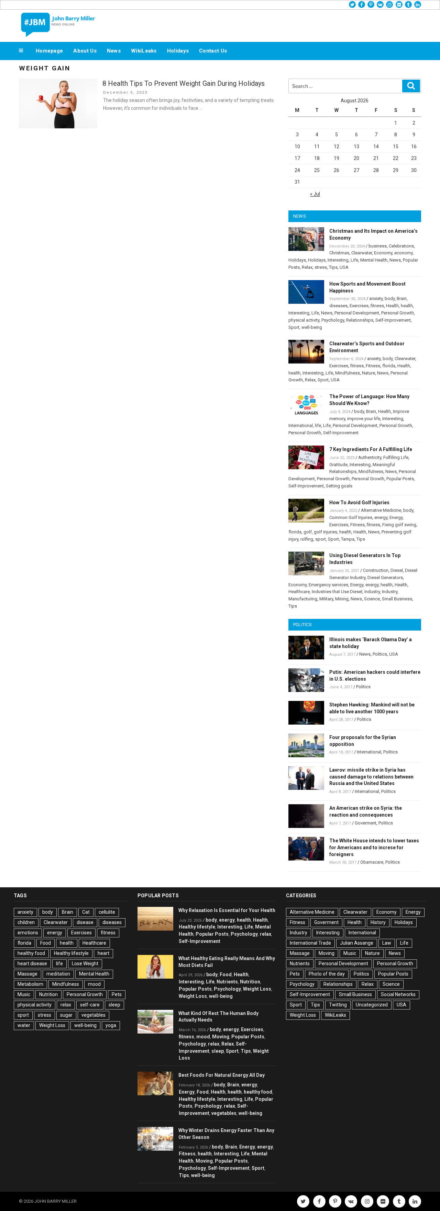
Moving (220, 1036)
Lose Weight (85, 963)
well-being (311, 327)
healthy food (31, 953)
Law (386, 943)
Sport (293, 327)
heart (103, 953)
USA (344, 267)
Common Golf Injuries (350, 517)
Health (392, 305)
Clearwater (361, 252)
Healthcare (299, 591)
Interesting (338, 260)
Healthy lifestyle (71, 953)
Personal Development (356, 312)
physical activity (303, 320)
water (24, 1025)
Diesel (396, 570)
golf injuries (325, 531)
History (378, 922)
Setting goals (339, 485)
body (390, 298)
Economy (383, 252)
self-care (90, 1004)
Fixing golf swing (399, 524)
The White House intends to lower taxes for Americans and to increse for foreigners (374, 847)
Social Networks (398, 994)
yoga (111, 1025)
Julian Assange (356, 943)
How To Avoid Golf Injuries (359, 502)
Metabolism (30, 984)
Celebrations (401, 246)
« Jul (315, 194)
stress (321, 267)
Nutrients (227, 981)
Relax (307, 267)
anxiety (376, 298)
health (407, 305)
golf (308, 531)
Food (45, 943)
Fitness (373, 365)
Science (372, 598)
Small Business (397, 598)
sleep (114, 1004)
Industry (372, 591)
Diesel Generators (385, 577)
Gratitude (338, 464)
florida (388, 365)
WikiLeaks (144, 51)
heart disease (32, 963)
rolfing (306, 539)
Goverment (365, 823)
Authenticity (369, 457)
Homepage (49, 51)
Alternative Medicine (381, 510)
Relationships (359, 320)
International (300, 425)
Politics (380, 654)
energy (380, 517)
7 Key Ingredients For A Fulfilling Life (370, 449)
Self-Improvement (393, 320)
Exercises (359, 305)
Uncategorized (372, 1004)
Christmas (339, 252)
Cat (86, 912)
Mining (342, 598)
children (26, 922)
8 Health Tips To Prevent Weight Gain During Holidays (183, 83)
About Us (84, 51)
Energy (396, 517)
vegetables (93, 1015)
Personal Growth (397, 312)
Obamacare (371, 862)
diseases (338, 305)
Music (24, 994)
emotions (28, 932)
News (114, 51)
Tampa (347, 539)
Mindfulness (347, 373)
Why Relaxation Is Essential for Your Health (226, 910)
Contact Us (213, 51)
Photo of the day (327, 974)
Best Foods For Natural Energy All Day (221, 1075)
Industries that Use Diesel (337, 591)
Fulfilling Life (395, 457)
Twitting (338, 1004)
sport (320, 539)
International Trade (310, 943)
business (377, 246)
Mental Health (373, 260)
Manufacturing (302, 598)
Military (326, 598)
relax (65, 1004)
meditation (58, 974)
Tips (333, 267)
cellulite (107, 912)
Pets (117, 994)
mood (94, 984)
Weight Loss (52, 1025)
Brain (402, 298)
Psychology (332, 320)
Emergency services (328, 584)
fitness (377, 305)
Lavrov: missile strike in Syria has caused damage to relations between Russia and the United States (371, 776)
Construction (375, 570)
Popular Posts (400, 478)
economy (403, 252)
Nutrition (48, 994)
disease (85, 922)
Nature (368, 373)
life (318, 425)
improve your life (363, 418)
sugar (66, 1015)
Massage (27, 974)
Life (354, 260)
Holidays (178, 51)
